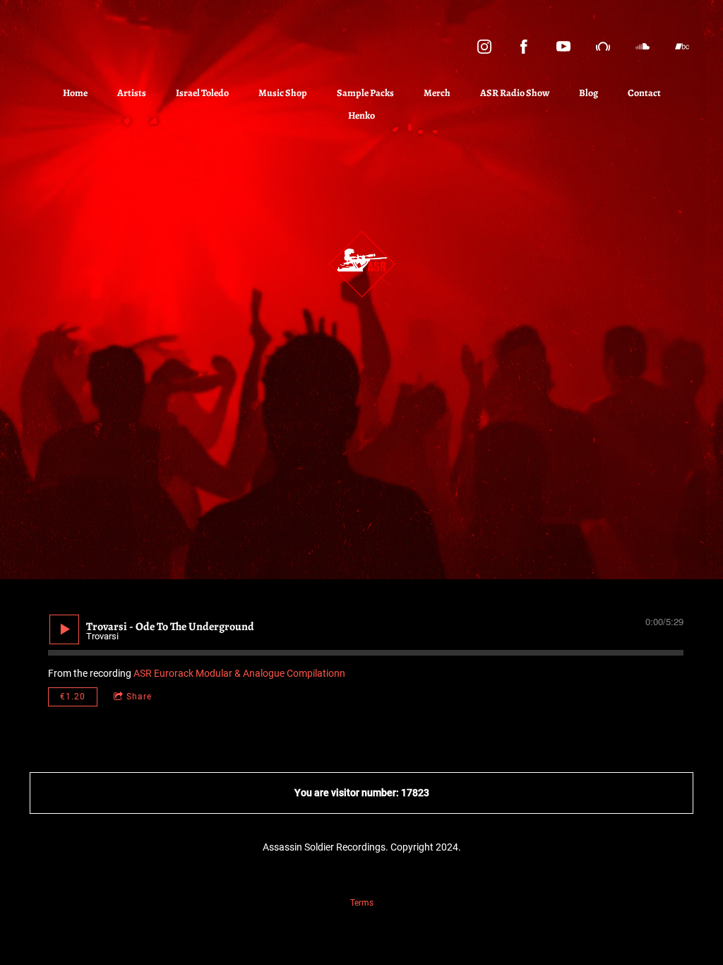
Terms (362, 903)
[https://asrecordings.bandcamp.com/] (682, 47)
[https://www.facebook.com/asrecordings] (524, 47)
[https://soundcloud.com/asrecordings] (642, 47)
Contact (644, 93)
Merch (437, 93)
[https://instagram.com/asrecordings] (484, 47)
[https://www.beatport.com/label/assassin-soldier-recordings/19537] (603, 47)
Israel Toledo (202, 93)
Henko (361, 115)
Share (139, 696)
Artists (131, 93)
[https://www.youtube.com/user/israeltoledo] (563, 47)
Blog (588, 93)
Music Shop (282, 93)
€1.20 (72, 696)
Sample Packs (365, 93)
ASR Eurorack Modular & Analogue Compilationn (239, 673)
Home (75, 93)
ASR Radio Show (514, 93)
